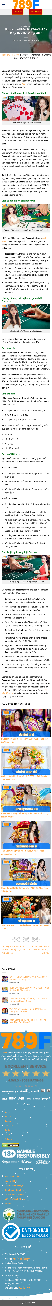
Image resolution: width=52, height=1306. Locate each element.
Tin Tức (15, 55)
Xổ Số (7, 1134)
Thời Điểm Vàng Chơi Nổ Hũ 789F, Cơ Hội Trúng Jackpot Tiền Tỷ (27, 1010)
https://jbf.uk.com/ (21, 1259)
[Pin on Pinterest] (33, 939)
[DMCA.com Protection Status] (10, 1145)
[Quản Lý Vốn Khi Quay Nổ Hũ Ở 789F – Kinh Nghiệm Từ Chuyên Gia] (26, 760)
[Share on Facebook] (19, 939)
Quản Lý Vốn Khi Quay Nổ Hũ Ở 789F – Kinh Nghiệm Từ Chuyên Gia (29, 989)
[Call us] (23, 1086)
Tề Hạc (36, 40)
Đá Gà (7, 1130)
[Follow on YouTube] (29, 1086)
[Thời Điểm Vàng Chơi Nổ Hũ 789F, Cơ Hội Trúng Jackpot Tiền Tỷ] (26, 835)
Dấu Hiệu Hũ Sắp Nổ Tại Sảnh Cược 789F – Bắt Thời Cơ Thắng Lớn (28, 978)
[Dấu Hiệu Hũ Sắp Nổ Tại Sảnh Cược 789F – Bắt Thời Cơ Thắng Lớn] (26, 723)
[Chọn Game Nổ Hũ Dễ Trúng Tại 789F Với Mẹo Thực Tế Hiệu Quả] (26, 872)
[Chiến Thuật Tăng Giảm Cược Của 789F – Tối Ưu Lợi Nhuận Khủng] (26, 798)
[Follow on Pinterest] (26, 1086)
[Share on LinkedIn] (37, 939)
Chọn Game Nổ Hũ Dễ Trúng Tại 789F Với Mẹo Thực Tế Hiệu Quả (27, 1021)
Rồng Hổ (9, 693)
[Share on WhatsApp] (14, 939)
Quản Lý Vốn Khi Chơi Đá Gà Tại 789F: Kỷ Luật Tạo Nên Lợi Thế (13, 949)
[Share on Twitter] (24, 939)
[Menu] (3, 4)
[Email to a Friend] (28, 939)
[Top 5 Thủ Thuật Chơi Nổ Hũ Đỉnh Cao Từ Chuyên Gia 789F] (26, 910)
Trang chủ (5, 55)
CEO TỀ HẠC (24, 1288)
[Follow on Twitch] (36, 1086)
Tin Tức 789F (26, 26)
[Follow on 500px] (32, 1086)
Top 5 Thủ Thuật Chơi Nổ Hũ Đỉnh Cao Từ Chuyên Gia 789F (39, 949)
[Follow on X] (16, 1086)
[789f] (26, 4)
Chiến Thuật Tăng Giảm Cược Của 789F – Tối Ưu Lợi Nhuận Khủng (28, 999)
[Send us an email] (20, 1086)
